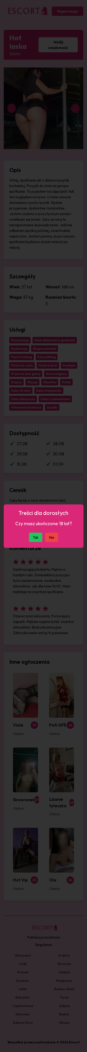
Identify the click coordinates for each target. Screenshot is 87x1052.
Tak (36, 537)
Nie (51, 537)
